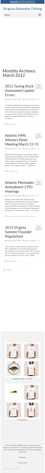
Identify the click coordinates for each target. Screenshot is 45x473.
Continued (8, 118)
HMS (7, 171)
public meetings (25, 216)
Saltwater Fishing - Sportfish (22, 379)
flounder (8, 261)
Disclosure (22, 457)
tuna (17, 171)
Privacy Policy (22, 463)
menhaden (18, 216)
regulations (33, 99)
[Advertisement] (22, 41)
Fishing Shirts (22, 420)
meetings (12, 216)
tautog (14, 124)
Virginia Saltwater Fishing (22, 8)
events (32, 195)
